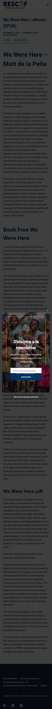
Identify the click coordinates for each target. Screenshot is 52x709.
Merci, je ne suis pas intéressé (26, 397)
